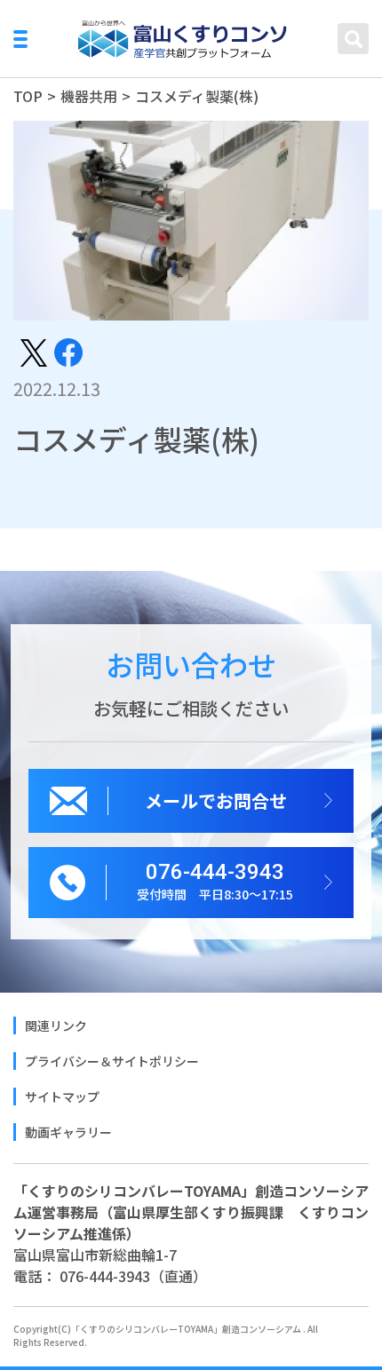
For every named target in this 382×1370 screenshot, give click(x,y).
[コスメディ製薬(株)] (33, 350)
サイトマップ (62, 1096)
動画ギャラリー (68, 1132)
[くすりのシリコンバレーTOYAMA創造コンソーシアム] (183, 39)
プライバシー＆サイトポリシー (112, 1061)
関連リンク (56, 1025)
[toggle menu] (20, 39)
